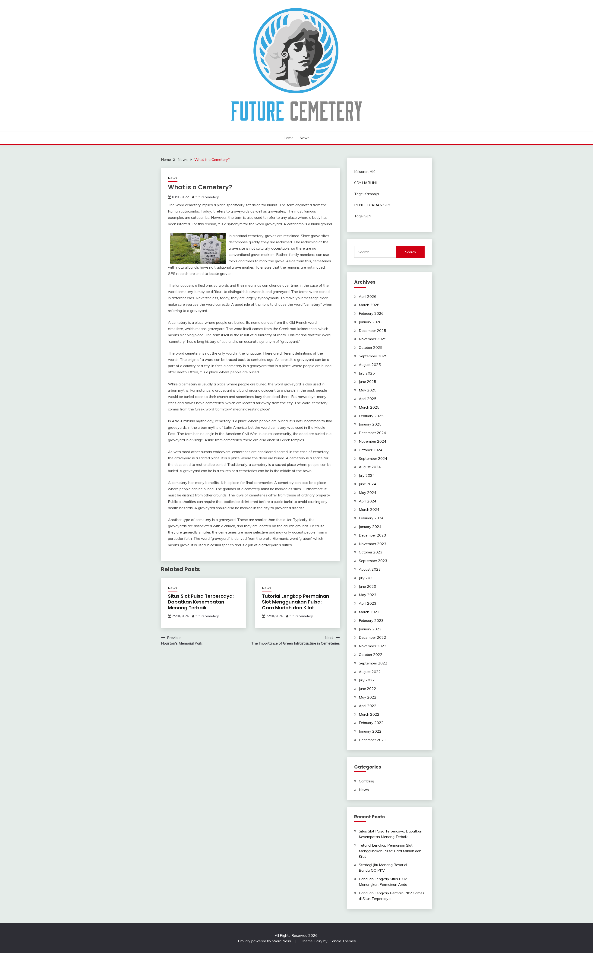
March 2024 (369, 509)
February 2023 (371, 620)
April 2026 (367, 296)
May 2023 (367, 594)
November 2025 (372, 339)
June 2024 (367, 484)
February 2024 (371, 518)
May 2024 (367, 492)
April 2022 (367, 705)
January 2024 (370, 526)
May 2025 (367, 390)
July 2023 (367, 577)
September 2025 (373, 356)
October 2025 (370, 347)
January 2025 (370, 424)
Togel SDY (362, 216)
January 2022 (370, 731)
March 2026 (369, 304)
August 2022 (370, 671)
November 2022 (372, 646)
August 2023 (370, 569)
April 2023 (367, 603)
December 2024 (372, 432)
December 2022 (372, 637)
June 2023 (367, 586)
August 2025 (370, 364)
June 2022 (367, 688)
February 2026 (371, 313)
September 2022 (373, 663)
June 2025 (367, 381)
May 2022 (367, 697)
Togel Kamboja (366, 193)
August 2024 (370, 466)
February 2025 (371, 415)
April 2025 (367, 398)
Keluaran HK (364, 171)
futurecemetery (207, 197)
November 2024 (372, 441)
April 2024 (367, 501)
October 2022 (370, 654)
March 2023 (369, 612)
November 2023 (372, 543)
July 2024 (367, 475)
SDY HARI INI (365, 182)
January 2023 (370, 629)
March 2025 (369, 407)
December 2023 (372, 535)
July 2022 (367, 680)
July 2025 (367, 373)
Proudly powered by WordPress (265, 941)
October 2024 (370, 450)
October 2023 (370, 552)
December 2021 (372, 739)
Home (288, 137)
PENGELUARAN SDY (372, 205)
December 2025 (372, 330)
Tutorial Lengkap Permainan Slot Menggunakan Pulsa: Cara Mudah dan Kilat (295, 602)
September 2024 (373, 458)
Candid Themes (343, 941)
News (304, 137)
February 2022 (371, 722)
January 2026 (370, 322)
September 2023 (373, 560)
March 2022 (369, 714)
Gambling (366, 781)
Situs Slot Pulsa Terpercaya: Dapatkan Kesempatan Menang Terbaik (201, 602)
